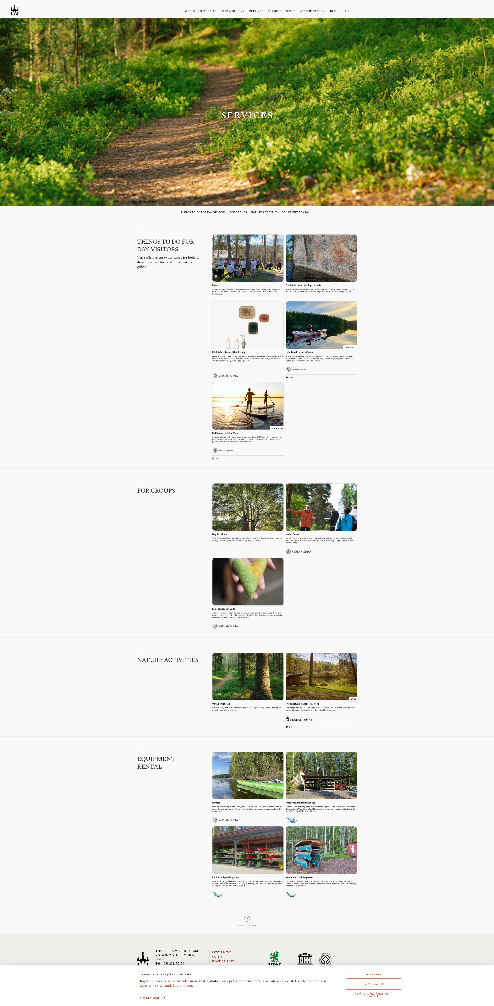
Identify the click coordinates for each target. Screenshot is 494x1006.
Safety (217, 956)
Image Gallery (223, 961)
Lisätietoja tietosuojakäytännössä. (166, 985)
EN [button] (347, 11)
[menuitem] (200, 11)
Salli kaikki (373, 974)
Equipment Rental (296, 212)
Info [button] (332, 11)
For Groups (238, 212)
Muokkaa (371, 984)
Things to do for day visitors (203, 212)
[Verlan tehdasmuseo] (14, 10)
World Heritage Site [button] (200, 11)
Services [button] (275, 11)
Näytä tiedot (149, 997)
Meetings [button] (256, 11)
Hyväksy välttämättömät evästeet (374, 995)
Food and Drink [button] (232, 11)
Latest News (222, 952)
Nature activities (264, 212)
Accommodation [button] (312, 11)
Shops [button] (290, 11)
